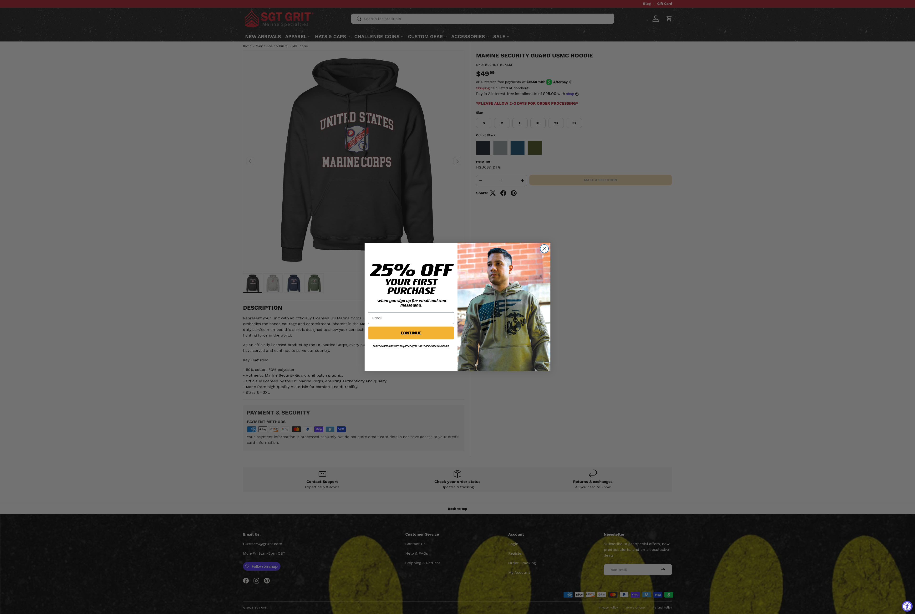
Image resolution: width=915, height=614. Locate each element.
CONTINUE (411, 332)
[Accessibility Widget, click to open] (907, 606)
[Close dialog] (544, 249)
